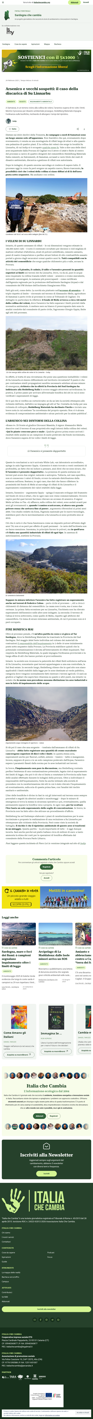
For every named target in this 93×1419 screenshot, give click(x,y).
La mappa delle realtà (11, 1272)
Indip (83, 843)
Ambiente (11, 102)
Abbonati (74, 2)
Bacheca (57, 44)
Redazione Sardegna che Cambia (48, 981)
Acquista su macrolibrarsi (17, 1055)
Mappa (47, 44)
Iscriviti (46, 1174)
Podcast (50, 1252)
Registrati (46, 867)
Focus (49, 1257)
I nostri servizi (8, 1237)
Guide (4, 1261)
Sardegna (6, 44)
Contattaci (6, 1241)
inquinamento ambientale (41, 102)
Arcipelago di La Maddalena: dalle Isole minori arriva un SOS (54, 955)
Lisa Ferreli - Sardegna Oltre (10, 988)
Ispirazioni (35, 44)
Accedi (86, 2)
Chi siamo (6, 1232)
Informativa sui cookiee (52, 1415)
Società (22, 102)
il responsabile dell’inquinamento (35, 643)
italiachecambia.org (42, 2)
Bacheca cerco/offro (10, 1277)
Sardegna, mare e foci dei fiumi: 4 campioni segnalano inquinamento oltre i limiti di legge (17, 959)
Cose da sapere (21, 44)
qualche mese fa (50, 147)
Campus (5, 1281)
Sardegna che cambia (28, 15)
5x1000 (5, 1297)
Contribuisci (7, 1292)
